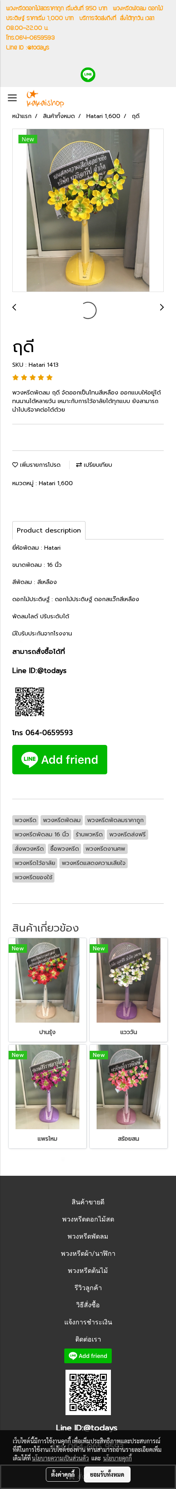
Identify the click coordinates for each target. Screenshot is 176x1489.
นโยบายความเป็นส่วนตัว (60, 1458)
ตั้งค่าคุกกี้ (62, 1474)
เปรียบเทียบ (97, 465)
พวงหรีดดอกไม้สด (88, 1219)
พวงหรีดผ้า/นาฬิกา (88, 1253)
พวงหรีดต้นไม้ (88, 1271)
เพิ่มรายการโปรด (39, 465)
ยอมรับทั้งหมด (107, 1474)
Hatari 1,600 (56, 483)
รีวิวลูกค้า (88, 1288)
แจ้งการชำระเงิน (88, 1322)
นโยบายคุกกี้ (117, 1458)
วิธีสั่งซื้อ (88, 1305)
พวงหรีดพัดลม (88, 1236)
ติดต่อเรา (88, 1339)
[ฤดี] (88, 210)
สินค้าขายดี (88, 1202)
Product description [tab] (49, 530)
